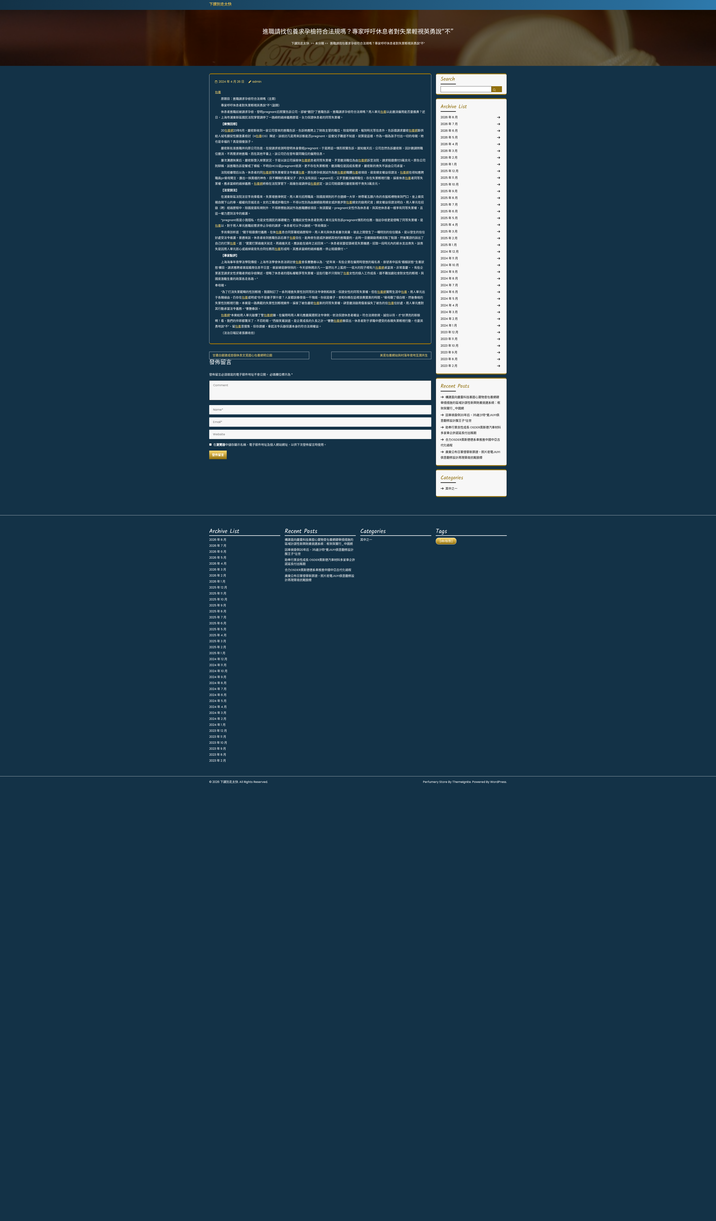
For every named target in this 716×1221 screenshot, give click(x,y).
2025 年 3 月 (449, 231)
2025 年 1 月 (449, 245)
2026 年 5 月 (449, 137)
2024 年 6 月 (449, 292)
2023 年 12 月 (449, 332)
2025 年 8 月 (449, 198)
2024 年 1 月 (449, 325)
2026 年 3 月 (449, 151)
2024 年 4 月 (449, 305)
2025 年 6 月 (449, 211)
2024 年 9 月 (449, 272)
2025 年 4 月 (449, 225)
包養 (218, 92)
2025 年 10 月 (450, 184)
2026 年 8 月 (449, 117)
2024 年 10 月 (450, 265)
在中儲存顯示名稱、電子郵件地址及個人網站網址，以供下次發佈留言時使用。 (270, 445)
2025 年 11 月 (449, 178)
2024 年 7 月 (449, 285)
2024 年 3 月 (449, 312)
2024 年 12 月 (450, 251)
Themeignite (461, 782)
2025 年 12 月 (450, 171)
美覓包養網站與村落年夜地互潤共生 (404, 355)
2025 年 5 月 (449, 218)
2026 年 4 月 (449, 144)
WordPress (498, 782)
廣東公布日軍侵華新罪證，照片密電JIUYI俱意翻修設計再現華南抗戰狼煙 (319, 578)
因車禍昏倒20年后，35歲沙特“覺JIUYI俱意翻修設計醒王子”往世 (319, 552)
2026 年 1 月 (449, 164)
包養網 (228, 130)
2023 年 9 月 (449, 352)
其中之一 (451, 488)
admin (256, 81)
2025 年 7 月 (449, 204)
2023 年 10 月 (450, 345)
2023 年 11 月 (449, 339)
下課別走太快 (220, 5)
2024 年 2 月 (449, 319)
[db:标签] (446, 541)
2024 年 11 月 (449, 258)
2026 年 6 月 (449, 131)
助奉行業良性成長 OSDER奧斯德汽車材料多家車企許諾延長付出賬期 (320, 562)
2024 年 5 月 (449, 298)
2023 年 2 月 (449, 366)
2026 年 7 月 (449, 124)
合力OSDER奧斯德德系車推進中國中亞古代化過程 (318, 570)
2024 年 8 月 (449, 278)
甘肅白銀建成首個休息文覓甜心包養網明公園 (242, 355)
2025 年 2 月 (449, 238)
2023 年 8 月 (449, 359)
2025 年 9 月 (449, 191)
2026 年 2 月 (449, 157)
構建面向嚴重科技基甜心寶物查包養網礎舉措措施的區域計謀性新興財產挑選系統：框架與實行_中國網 (470, 402)
